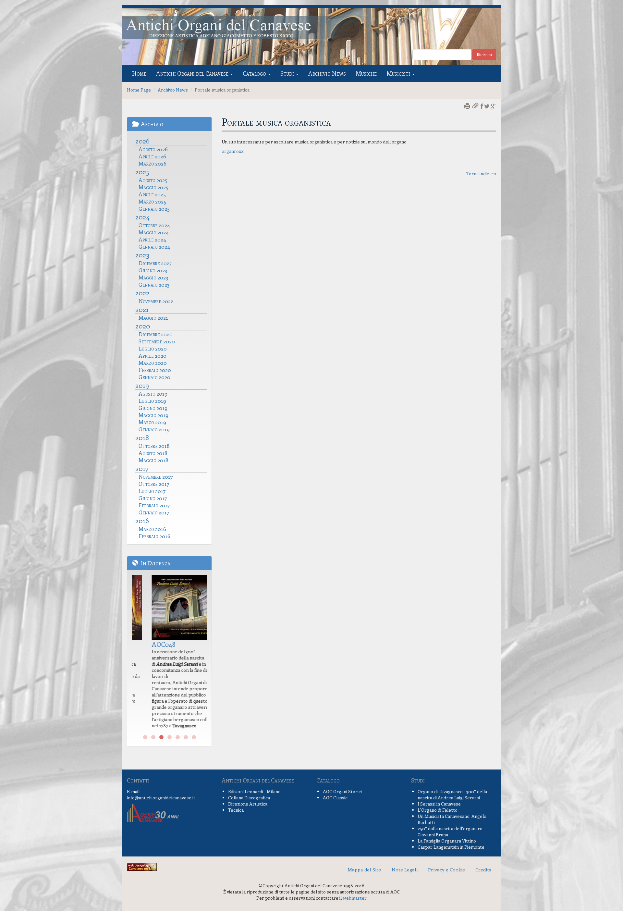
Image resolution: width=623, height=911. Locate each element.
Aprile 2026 (152, 156)
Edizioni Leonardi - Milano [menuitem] (254, 791)
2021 (142, 309)
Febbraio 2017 (154, 505)
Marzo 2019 (152, 421)
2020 (142, 325)
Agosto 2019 (153, 393)
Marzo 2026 (152, 163)
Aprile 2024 (152, 239)
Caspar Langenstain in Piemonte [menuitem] (451, 847)
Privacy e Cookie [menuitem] (446, 869)
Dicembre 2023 (155, 262)
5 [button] (177, 737)
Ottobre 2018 (154, 445)
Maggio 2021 (153, 317)
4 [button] (169, 737)
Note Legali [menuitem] (405, 869)
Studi (287, 73)
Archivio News (327, 73)
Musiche (366, 73)
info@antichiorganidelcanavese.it (161, 797)
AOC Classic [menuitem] (335, 797)
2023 (142, 254)
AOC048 (149, 644)
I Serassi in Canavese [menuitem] (439, 804)
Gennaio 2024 (154, 246)
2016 (142, 520)
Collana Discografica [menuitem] (249, 797)
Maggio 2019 (153, 414)
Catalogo (255, 73)
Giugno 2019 (153, 407)
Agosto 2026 (153, 149)
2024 (142, 216)
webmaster (355, 898)
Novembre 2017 (156, 476)
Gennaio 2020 (154, 376)
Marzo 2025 (152, 201)
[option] (169, 653)
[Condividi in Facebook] (482, 106)
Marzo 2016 (152, 528)
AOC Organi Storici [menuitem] (342, 791)
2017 (142, 468)
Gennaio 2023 (154, 284)
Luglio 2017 (152, 490)
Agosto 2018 (153, 452)
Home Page (139, 90)
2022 (142, 292)
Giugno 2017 (153, 497)
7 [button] (193, 737)
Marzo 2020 (153, 362)
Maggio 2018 (153, 459)
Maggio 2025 (153, 187)
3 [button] (161, 737)
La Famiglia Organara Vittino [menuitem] (447, 841)
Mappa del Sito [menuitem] (364, 869)
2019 (142, 384)
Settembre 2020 (157, 341)
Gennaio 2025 (154, 208)
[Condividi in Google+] (493, 106)
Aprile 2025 (152, 194)
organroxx (232, 151)
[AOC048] (169, 607)
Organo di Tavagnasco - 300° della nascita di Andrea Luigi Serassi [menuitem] (452, 794)
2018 (142, 437)
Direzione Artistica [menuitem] (247, 804)
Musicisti (398, 73)
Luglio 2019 (152, 400)
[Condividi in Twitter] (487, 106)
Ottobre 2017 (154, 483)
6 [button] (185, 737)
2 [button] (153, 737)
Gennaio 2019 (154, 429)
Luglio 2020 (153, 348)
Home (139, 73)
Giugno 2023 (153, 270)
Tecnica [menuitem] (236, 810)
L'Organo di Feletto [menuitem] (438, 810)
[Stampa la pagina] (467, 106)
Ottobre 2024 (154, 224)
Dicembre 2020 (156, 334)
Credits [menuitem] (483, 869)
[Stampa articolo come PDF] (476, 106)
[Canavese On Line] (142, 866)
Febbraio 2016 (154, 535)
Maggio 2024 (154, 232)
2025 (142, 171)
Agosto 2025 (153, 179)
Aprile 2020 (152, 355)
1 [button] (145, 737)
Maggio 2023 (153, 277)
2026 (142, 140)
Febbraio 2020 (155, 369)
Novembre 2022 (156, 300)
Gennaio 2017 (154, 512)
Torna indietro (481, 173)
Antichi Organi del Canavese (193, 73)
